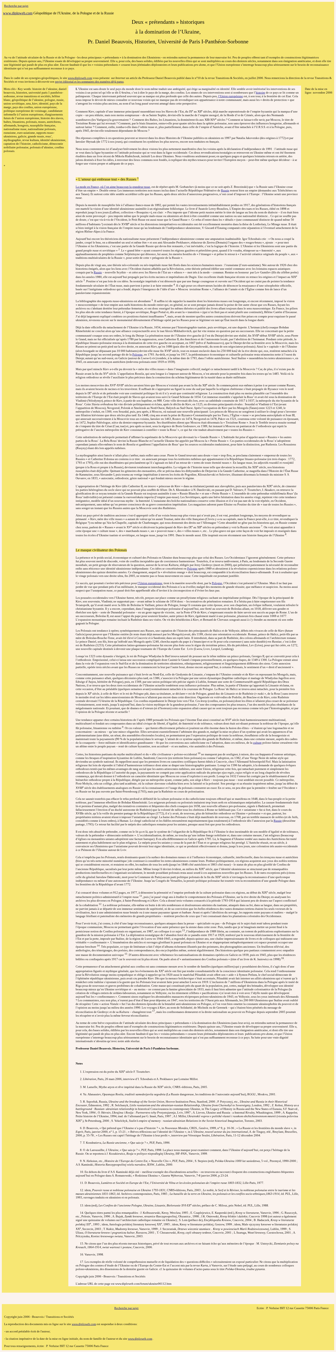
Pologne (137, 354)
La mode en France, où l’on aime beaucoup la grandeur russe (113, 186)
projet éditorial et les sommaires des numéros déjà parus (89, 81)
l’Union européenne (230, 96)
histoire (260, 92)
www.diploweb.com (80, 78)
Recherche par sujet (16, 6)
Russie (225, 190)
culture (257, 742)
